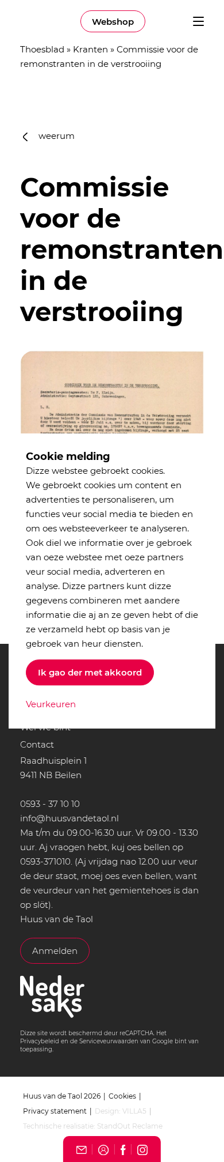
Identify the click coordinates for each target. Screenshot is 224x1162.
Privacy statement (55, 1111)
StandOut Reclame (130, 1126)
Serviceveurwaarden (108, 1041)
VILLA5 (134, 1111)
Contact (37, 744)
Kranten (90, 49)
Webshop (113, 21)
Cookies (122, 1096)
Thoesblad (42, 49)
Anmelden (55, 950)
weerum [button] (55, 135)
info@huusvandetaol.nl (69, 818)
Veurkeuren (51, 704)
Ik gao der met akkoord (90, 672)
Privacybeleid (39, 1041)
